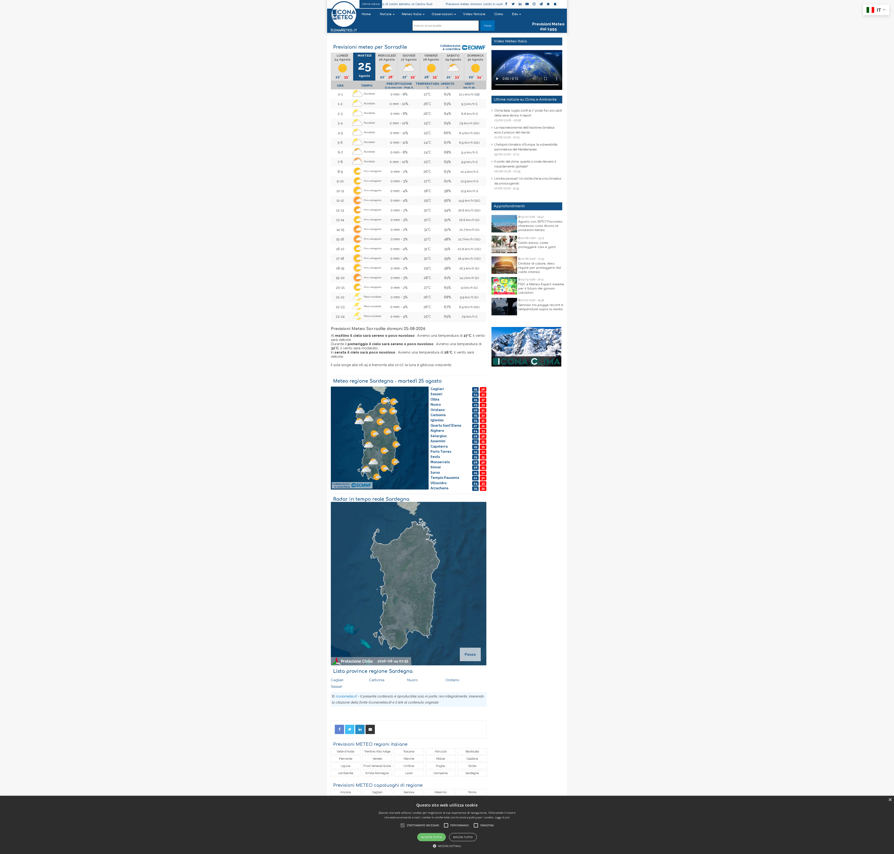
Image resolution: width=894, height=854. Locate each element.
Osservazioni (442, 14)
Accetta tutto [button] (431, 837)
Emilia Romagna (377, 773)
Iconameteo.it (346, 696)
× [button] (890, 800)
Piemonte (345, 758)
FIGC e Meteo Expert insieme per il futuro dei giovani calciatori (541, 288)
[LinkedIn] (360, 729)
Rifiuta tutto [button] (463, 837)
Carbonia (376, 680)
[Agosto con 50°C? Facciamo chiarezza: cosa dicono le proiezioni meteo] (504, 223)
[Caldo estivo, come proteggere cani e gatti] (504, 244)
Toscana (408, 751)
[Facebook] (339, 729)
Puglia (440, 766)
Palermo (441, 792)
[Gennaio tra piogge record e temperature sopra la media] (504, 306)
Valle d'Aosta (345, 751)
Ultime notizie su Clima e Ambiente (525, 100)
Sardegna (472, 773)
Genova (409, 792)
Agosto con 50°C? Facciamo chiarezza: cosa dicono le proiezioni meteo (540, 226)
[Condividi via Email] (370, 729)
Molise (440, 758)
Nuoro (412, 680)
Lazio (409, 773)
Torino (472, 792)
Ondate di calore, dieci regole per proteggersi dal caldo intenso (539, 268)
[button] (447, 846)
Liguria (345, 766)
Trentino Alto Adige (377, 751)
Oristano (452, 680)
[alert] (447, 825)
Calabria (472, 758)
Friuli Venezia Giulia (377, 766)
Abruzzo (441, 751)
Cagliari (337, 680)
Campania (440, 773)
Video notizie (474, 14)
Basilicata (472, 751)
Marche (409, 758)
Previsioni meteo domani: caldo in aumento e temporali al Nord (438, 4)
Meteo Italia (412, 14)
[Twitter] (349, 729)
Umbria (408, 766)
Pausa (470, 654)
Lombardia (345, 773)
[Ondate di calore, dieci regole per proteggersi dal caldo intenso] (504, 265)
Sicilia (472, 766)
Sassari (336, 686)
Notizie (386, 14)
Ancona (345, 792)
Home (366, 14)
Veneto (377, 758)
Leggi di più (502, 817)
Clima (498, 14)
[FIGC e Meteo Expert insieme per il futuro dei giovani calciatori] (504, 286)
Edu (515, 14)
